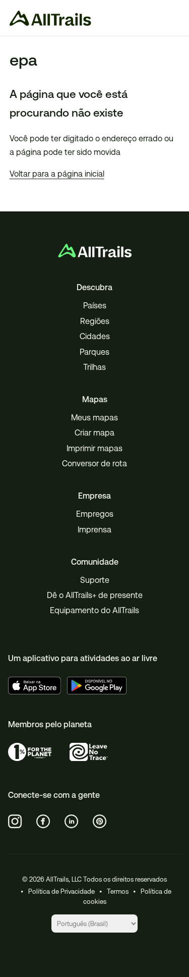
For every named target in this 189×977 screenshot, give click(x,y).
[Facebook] (43, 821)
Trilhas (94, 367)
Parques (94, 352)
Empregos (94, 514)
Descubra (94, 287)
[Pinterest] (100, 821)
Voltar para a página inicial (57, 174)
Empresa (94, 496)
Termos (118, 891)
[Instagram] (15, 821)
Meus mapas (94, 417)
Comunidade (94, 562)
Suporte (94, 580)
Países (94, 305)
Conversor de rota (94, 463)
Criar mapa (94, 433)
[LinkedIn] (72, 821)
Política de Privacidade (61, 891)
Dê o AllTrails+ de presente (95, 595)
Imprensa (94, 529)
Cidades (95, 336)
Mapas (94, 399)
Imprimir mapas (94, 448)
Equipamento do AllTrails (94, 610)
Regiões (94, 321)
